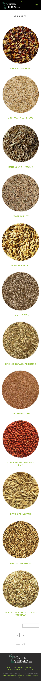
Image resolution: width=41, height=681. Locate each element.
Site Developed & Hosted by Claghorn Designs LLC (20, 677)
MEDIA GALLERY (14, 670)
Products (12, 21)
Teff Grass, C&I (20, 413)
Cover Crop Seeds (24, 21)
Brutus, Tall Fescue (20, 117)
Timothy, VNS (20, 314)
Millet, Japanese (20, 563)
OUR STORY (18, 667)
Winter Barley (20, 265)
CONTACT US (28, 670)
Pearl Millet (20, 216)
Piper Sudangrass (20, 68)
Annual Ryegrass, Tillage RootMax (20, 613)
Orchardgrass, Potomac (20, 364)
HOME (9, 667)
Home (4, 21)
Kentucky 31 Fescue (20, 167)
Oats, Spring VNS (20, 514)
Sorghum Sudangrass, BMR (21, 463)
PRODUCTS (30, 667)
